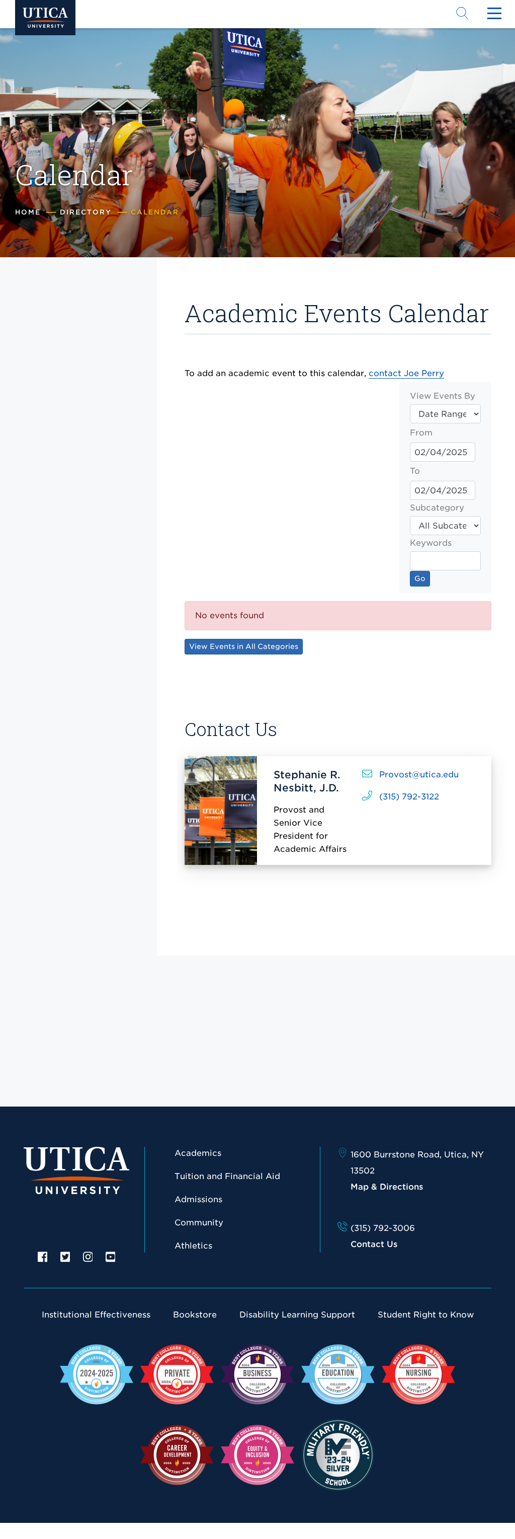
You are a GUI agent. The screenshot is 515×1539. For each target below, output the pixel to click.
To (415, 471)
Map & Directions (387, 1187)
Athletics (193, 1246)
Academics (198, 1153)
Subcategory (437, 507)
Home (28, 212)
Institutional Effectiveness (96, 1315)
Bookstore (195, 1315)
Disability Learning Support (297, 1315)
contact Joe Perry (406, 373)
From (421, 432)
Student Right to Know (426, 1315)
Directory (86, 212)
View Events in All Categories (243, 646)
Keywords (431, 543)
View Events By (442, 396)
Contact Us (374, 1244)
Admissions (198, 1199)
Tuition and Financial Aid (227, 1176)
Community (199, 1222)
